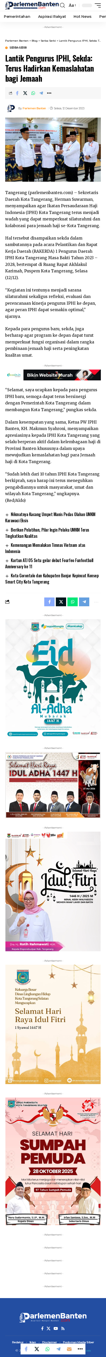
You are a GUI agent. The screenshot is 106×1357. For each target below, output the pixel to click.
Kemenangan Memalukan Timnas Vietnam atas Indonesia (45, 548)
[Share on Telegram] (41, 93)
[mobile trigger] (96, 5)
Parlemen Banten (34, 108)
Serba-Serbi (18, 48)
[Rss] (63, 1328)
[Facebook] (42, 1328)
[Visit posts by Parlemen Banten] (10, 108)
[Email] (69, 1349)
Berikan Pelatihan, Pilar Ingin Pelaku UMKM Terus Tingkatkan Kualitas (47, 533)
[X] (48, 1328)
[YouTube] (55, 1328)
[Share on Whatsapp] (33, 93)
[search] (62, 5)
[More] (49, 93)
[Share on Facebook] (17, 93)
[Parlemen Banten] (32, 5)
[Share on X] (25, 93)
